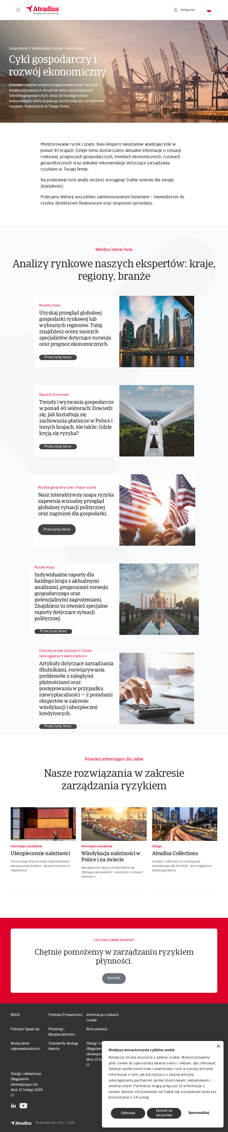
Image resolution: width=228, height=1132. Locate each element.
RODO (15, 1015)
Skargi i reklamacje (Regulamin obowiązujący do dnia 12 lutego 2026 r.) (27, 1084)
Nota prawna (96, 1029)
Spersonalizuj (198, 1113)
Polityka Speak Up (25, 1029)
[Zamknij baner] (218, 1047)
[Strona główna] (95, 10)
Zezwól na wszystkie (164, 1113)
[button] (18, 10)
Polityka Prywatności (66, 1015)
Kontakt (114, 978)
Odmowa (128, 1113)
